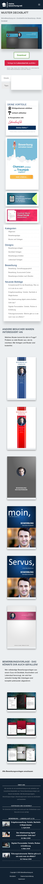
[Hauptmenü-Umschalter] (39, 4)
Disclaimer (13, 876)
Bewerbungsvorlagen (15, 248)
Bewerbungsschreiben (16, 256)
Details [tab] (6, 78)
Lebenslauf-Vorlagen (15, 260)
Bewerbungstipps (14, 235)
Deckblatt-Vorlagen (14, 252)
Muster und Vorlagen (15, 239)
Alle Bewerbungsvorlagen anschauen (17, 771)
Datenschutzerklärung (27, 876)
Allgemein (11, 232)
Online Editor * (22, 128)
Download (21, 55)
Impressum (21, 879)
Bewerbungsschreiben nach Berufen (20, 276)
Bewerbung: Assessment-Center (19, 272)
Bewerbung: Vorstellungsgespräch (20, 268)
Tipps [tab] (6, 86)
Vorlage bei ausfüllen (21, 63)
